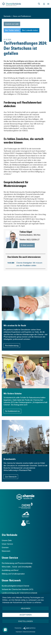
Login (44, 3)
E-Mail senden (27, 245)
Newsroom (6, 551)
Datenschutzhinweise (29, 631)
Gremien (5, 547)
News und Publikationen (22, 16)
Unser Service (7, 544)
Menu (48, 3)
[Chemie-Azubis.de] (25, 497)
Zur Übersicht (10, 477)
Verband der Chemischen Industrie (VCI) (17, 589)
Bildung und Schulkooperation (13, 574)
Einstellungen (25, 621)
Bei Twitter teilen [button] (12, 30)
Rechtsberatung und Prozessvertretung (17, 563)
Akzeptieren (26, 615)
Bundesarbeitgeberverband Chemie (15, 586)
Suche (39, 3)
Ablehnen (25, 608)
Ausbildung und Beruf (10, 570)
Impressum (19, 631)
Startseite (7, 16)
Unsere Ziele (7, 540)
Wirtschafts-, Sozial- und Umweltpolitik (17, 567)
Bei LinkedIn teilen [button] (30, 30)
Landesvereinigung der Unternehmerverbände (19, 593)
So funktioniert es (12, 411)
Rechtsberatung (12, 346)
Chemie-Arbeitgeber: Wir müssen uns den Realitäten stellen (29, 264)
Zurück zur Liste (12, 24)
